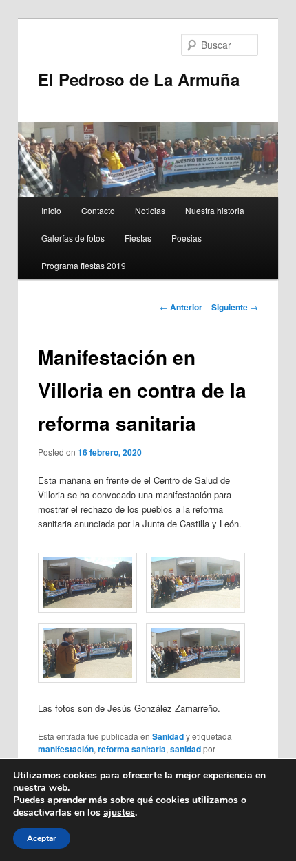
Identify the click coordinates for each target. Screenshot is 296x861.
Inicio (51, 210)
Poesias (186, 238)
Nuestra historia (214, 210)
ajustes (119, 813)
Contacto (98, 210)
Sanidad (168, 736)
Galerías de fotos (73, 238)
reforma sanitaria (132, 749)
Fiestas (138, 238)
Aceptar (41, 838)
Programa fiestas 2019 (83, 265)
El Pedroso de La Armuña (139, 79)
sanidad (185, 749)
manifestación (66, 749)
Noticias (150, 210)
